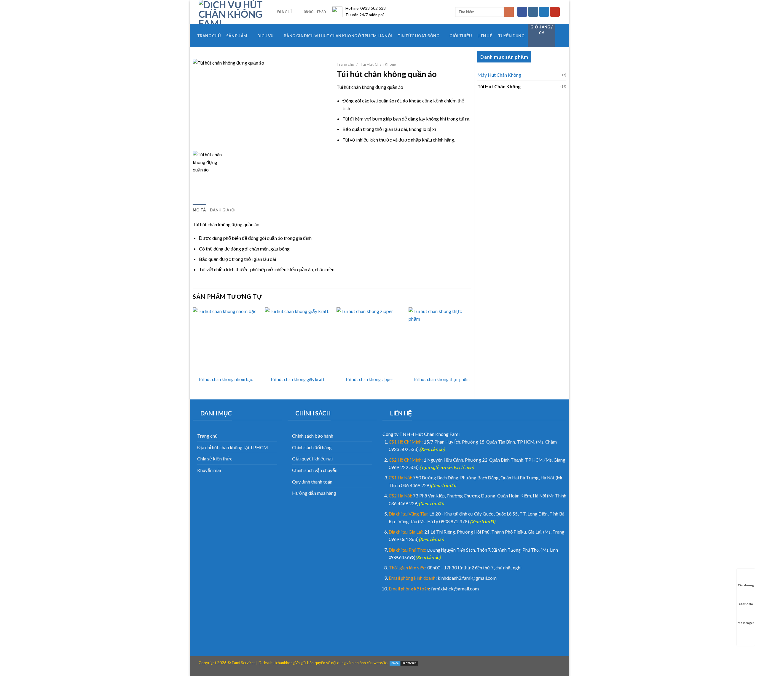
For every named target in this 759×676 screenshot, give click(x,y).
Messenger (746, 622)
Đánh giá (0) (222, 210)
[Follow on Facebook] (522, 12)
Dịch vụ (265, 35)
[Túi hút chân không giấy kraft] (297, 339)
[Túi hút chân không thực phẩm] (441, 339)
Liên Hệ (484, 35)
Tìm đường (746, 585)
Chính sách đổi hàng (312, 447)
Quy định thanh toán (312, 481)
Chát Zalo (746, 604)
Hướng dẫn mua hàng (314, 493)
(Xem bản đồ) (432, 449)
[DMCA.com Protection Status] (404, 662)
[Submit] (509, 12)
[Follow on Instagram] (533, 12)
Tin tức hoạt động (418, 35)
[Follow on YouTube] (555, 12)
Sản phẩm (236, 35)
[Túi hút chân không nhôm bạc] (225, 339)
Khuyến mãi (209, 470)
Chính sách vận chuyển (314, 470)
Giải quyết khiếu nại (312, 458)
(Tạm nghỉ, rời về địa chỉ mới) (447, 467)
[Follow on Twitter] (544, 12)
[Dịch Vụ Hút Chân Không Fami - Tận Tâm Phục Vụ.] (231, 12)
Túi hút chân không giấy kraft (297, 379)
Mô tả (199, 210)
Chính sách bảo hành (312, 436)
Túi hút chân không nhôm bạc (225, 379)
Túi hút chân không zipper (369, 379)
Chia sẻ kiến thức (214, 458)
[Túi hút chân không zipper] (369, 339)
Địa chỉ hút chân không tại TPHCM (232, 447)
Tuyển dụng (511, 35)
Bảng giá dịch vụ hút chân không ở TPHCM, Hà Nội (338, 35)
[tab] (199, 210)
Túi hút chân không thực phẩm (441, 379)
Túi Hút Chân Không (499, 86)
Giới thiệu (460, 35)
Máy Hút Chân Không (499, 75)
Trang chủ (209, 35)
